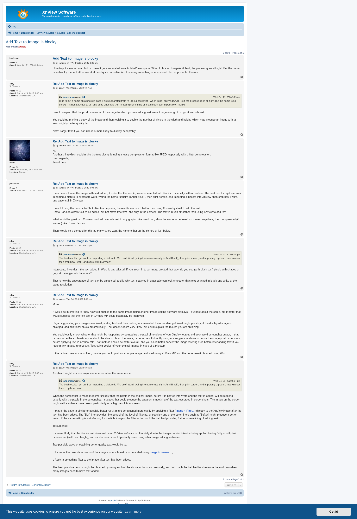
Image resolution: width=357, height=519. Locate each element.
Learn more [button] (133, 511)
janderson (68, 97)
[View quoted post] (84, 97)
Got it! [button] (333, 511)
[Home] (24, 13)
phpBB (114, 500)
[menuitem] (12, 26)
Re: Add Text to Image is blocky (75, 83)
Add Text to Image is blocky (31, 42)
